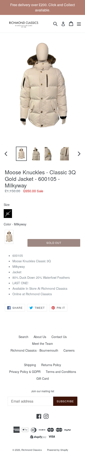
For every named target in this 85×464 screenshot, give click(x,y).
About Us (40, 337)
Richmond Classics (31, 449)
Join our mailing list (42, 391)
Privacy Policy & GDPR (25, 371)
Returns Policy (51, 365)
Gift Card (42, 378)
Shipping (30, 365)
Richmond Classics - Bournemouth (34, 350)
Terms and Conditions (61, 371)
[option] (21, 154)
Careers (69, 350)
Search (23, 337)
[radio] (8, 213)
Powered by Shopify (57, 449)
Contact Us (59, 337)
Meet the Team (42, 343)
